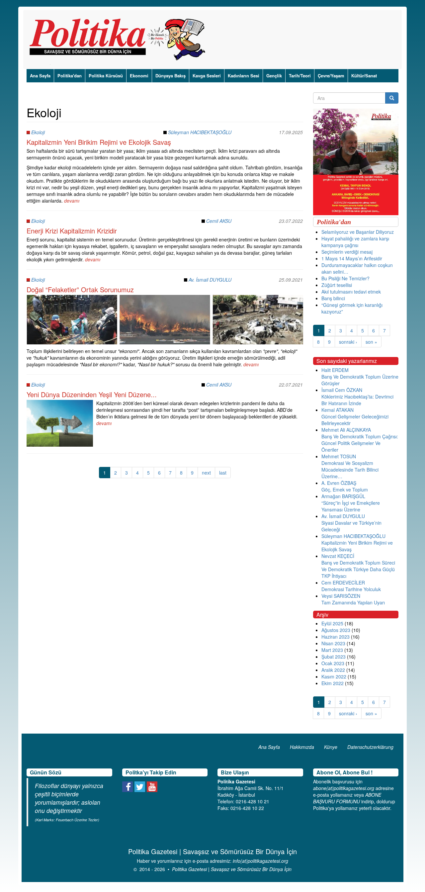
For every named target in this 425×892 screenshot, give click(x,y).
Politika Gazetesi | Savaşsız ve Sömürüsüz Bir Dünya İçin (232, 869)
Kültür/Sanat (364, 75)
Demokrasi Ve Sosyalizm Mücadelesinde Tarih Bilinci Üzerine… (350, 470)
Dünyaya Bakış (170, 75)
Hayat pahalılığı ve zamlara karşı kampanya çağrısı (355, 241)
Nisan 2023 (333, 643)
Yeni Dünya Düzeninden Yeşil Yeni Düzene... (92, 394)
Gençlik (274, 75)
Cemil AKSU (218, 221)
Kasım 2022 (333, 676)
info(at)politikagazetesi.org (260, 860)
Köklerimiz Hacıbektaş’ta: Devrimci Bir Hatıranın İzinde (357, 399)
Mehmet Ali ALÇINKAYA (346, 429)
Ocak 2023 (332, 663)
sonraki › (348, 341)
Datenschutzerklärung (370, 747)
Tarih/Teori (300, 75)
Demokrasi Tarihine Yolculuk (351, 589)
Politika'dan (69, 75)
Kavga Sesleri (207, 75)
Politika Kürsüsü (106, 75)
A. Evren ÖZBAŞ (338, 483)
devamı (71, 200)
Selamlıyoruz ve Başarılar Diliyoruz (357, 231)
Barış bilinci (333, 298)
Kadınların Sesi (243, 75)
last (222, 472)
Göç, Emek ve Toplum (344, 489)
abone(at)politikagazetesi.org (343, 788)
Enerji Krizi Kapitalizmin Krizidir (72, 230)
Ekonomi (139, 75)
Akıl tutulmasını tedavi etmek (351, 291)
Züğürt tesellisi (336, 285)
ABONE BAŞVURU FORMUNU (347, 798)
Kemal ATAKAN (337, 409)
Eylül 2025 (332, 623)
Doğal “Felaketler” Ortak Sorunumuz (80, 289)
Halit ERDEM (335, 370)
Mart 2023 (332, 650)
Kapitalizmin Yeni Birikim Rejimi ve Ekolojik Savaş (99, 142)
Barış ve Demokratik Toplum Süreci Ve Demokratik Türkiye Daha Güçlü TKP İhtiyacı (358, 569)
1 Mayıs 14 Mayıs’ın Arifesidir (351, 258)
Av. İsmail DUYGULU (210, 279)
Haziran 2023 (335, 636)
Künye (330, 747)
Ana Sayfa (40, 75)
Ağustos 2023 (335, 630)
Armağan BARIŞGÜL (343, 496)
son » (371, 341)
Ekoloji (38, 132)
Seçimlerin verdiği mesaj (347, 251)
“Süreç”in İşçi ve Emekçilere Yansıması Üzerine (350, 506)
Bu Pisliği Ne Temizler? (345, 278)
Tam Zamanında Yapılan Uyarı (353, 602)
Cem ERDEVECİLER (343, 582)
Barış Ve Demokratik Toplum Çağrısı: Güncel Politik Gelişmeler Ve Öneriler (359, 443)
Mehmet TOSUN (338, 456)
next (206, 472)
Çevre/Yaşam (331, 75)
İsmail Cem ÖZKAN (341, 390)
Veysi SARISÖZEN (340, 595)
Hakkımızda (302, 747)
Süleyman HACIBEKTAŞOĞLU (199, 132)
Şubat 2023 (333, 656)
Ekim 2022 (332, 683)
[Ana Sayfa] (119, 39)
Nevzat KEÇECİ (337, 556)
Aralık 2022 (333, 670)
